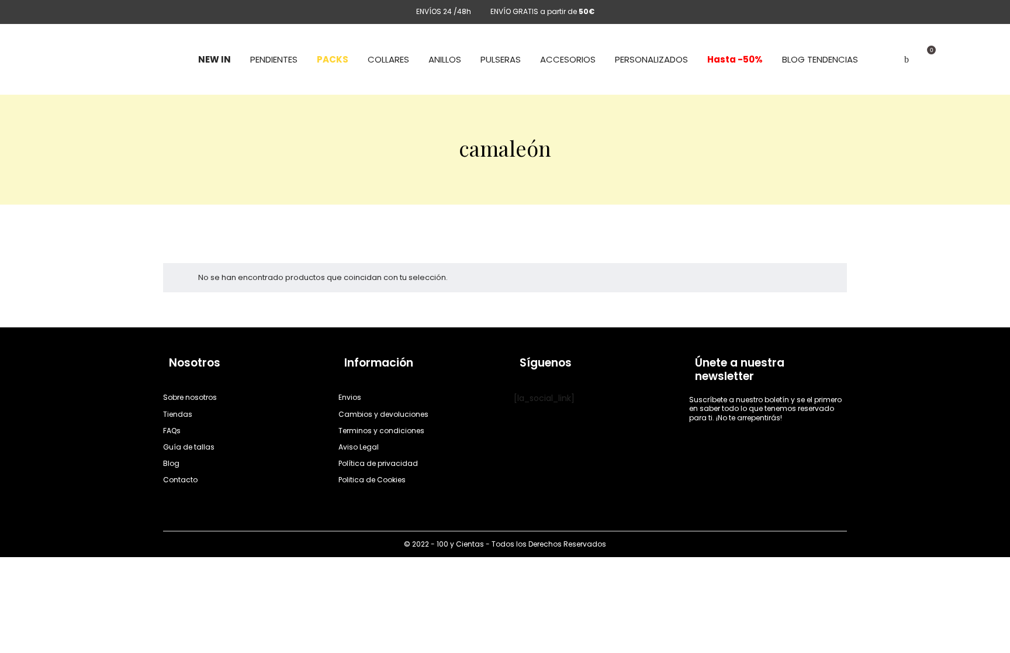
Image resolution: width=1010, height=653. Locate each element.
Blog (171, 463)
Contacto (180, 480)
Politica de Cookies (372, 480)
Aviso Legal (358, 447)
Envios (349, 397)
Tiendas (177, 414)
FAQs (172, 431)
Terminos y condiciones (381, 431)
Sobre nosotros (190, 397)
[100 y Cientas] (114, 60)
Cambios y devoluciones (383, 414)
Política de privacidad (378, 463)
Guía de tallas (189, 447)
